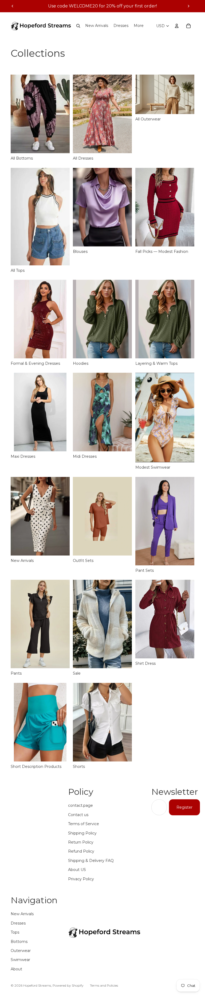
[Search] (78, 26)
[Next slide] (188, 6)
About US (77, 869)
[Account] (177, 26)
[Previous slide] (12, 6)
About (16, 969)
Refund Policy (81, 851)
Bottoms (19, 941)
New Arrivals (22, 913)
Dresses (18, 923)
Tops (15, 932)
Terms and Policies (104, 985)
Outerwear (21, 950)
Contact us (78, 814)
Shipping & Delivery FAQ (91, 860)
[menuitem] (138, 26)
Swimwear (20, 959)
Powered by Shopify (68, 985)
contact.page (80, 805)
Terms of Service (83, 823)
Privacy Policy (81, 879)
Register (184, 807)
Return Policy (80, 842)
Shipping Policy (82, 833)
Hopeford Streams (37, 985)
